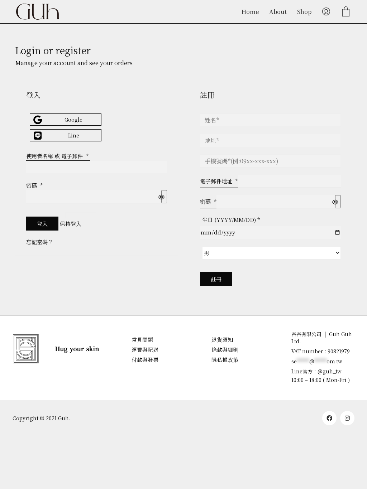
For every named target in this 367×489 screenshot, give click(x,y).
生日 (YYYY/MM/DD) (231, 219)
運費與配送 (145, 349)
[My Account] (326, 12)
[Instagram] (347, 418)
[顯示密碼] (164, 196)
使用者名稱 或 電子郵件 (57, 156)
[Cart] (346, 12)
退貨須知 (222, 339)
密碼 (34, 185)
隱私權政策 (224, 359)
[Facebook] (329, 418)
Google (73, 119)
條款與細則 (224, 349)
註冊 (216, 279)
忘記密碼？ (39, 242)
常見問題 (142, 339)
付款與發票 (145, 359)
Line (73, 135)
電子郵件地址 (219, 181)
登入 (42, 223)
